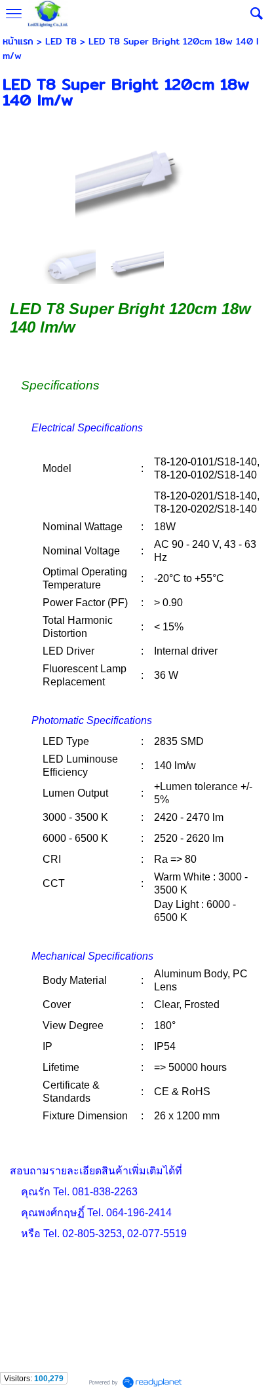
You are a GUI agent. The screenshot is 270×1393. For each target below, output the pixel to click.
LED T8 (61, 41)
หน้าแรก (18, 41)
